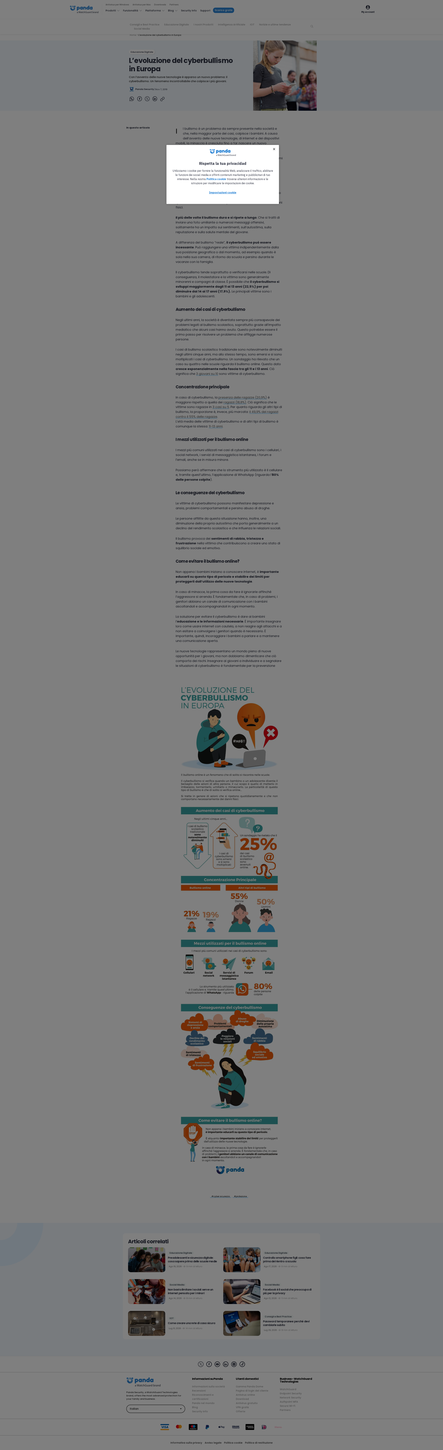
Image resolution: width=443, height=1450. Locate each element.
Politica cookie (216, 179)
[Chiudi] (274, 149)
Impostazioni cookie (222, 192)
